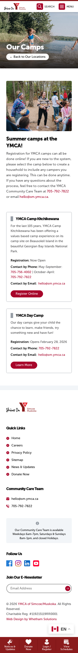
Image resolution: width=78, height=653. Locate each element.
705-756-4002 (21, 272)
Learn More (24, 365)
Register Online (27, 293)
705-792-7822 (58, 191)
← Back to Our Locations (28, 56)
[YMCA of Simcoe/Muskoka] (15, 6)
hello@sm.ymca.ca (34, 196)
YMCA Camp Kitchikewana (37, 219)
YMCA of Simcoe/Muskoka (37, 604)
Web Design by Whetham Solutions (31, 619)
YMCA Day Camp (29, 315)
